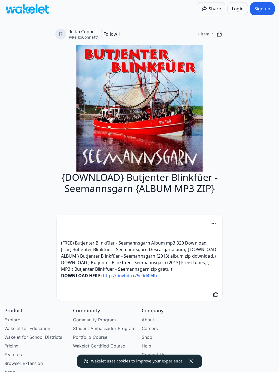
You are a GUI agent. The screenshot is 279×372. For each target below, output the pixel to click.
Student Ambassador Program (104, 328)
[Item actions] (213, 223)
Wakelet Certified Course (99, 346)
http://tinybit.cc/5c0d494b (130, 276)
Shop (147, 337)
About (148, 319)
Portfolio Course (90, 337)
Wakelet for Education (27, 328)
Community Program (94, 319)
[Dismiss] (191, 361)
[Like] (219, 34)
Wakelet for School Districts (33, 337)
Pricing (11, 346)
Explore (12, 319)
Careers (150, 328)
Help (146, 346)
